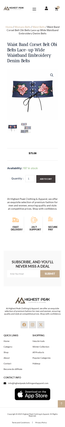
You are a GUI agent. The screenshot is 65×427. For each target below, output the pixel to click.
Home (9, 26)
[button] (52, 75)
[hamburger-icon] (34, 9)
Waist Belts (38, 26)
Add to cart (46, 179)
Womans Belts (22, 26)
